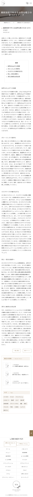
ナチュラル (6, 407)
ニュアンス (22, 407)
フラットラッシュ (19, 397)
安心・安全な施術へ (13, 74)
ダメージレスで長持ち (14, 69)
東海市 (12, 400)
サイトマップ (24, 477)
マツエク (12, 397)
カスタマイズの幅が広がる (15, 71)
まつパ (17, 400)
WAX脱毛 (16, 407)
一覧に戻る (16, 351)
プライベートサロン (14, 403)
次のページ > (27, 351)
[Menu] (30, 3)
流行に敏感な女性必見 (14, 77)
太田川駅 (22, 400)
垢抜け (25, 403)
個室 (21, 403)
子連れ (11, 407)
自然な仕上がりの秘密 (14, 66)
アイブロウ (6, 397)
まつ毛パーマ (6, 400)
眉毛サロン (6, 410)
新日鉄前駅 (6, 403)
